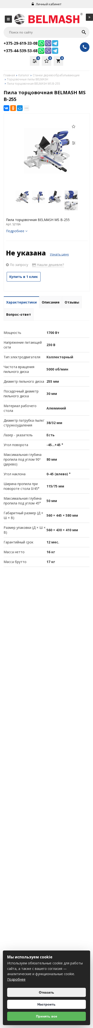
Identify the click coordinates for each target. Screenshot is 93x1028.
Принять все (46, 1016)
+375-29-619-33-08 (20, 43)
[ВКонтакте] (6, 108)
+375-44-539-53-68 (20, 50)
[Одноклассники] (13, 108)
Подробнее (16, 979)
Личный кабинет (48, 4)
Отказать (46, 992)
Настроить (46, 1004)
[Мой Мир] (20, 108)
